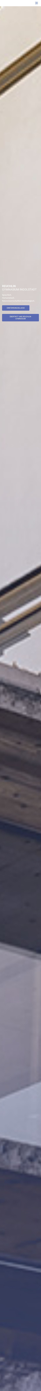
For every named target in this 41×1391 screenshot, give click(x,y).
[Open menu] (36, 3)
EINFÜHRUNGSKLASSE (16, 308)
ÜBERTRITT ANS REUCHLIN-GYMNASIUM (20, 318)
